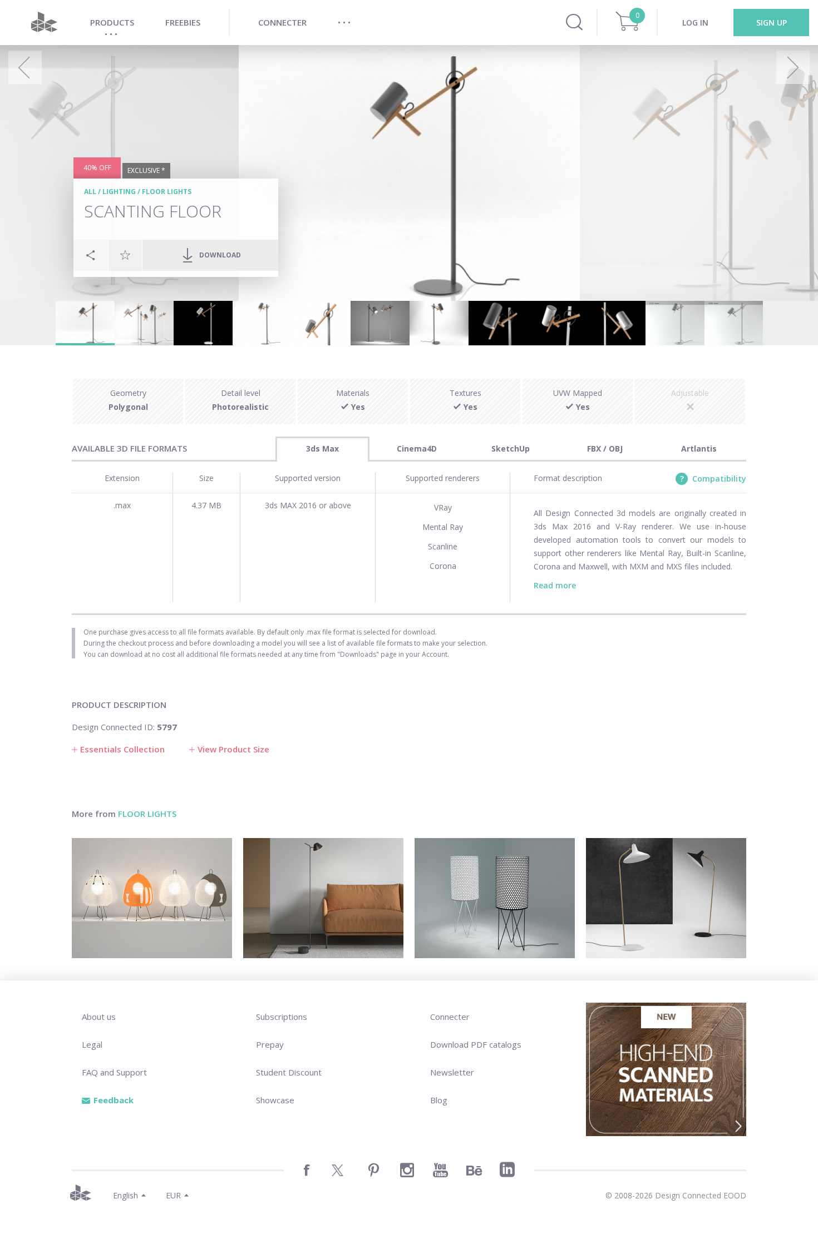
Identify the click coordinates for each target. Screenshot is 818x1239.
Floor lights (166, 191)
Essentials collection (122, 749)
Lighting (119, 191)
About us (99, 1016)
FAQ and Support (114, 1072)
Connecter (450, 1016)
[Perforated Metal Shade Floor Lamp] (495, 898)
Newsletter (452, 1072)
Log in (695, 22)
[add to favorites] (125, 255)
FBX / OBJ (605, 448)
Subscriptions (281, 1016)
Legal (92, 1044)
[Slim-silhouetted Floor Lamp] (323, 898)
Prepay (270, 1044)
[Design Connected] (44, 22)
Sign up (771, 22)
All (90, 191)
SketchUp (510, 448)
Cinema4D (417, 448)
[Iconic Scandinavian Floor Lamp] (666, 898)
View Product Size (233, 749)
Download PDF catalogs (475, 1044)
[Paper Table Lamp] (152, 898)
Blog (438, 1100)
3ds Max (322, 448)
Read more (555, 585)
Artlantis (699, 448)
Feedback (113, 1100)
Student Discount (289, 1072)
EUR (173, 1195)
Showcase (275, 1100)
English (125, 1195)
